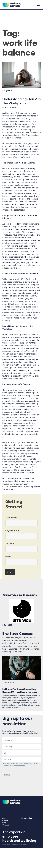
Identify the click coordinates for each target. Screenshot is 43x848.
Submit (7, 775)
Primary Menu (38, 5)
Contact (5, 825)
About (4, 818)
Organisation (12, 530)
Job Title (9, 543)
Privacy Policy (27, 818)
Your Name (11, 517)
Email (8, 556)
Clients (5, 820)
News (4, 822)
